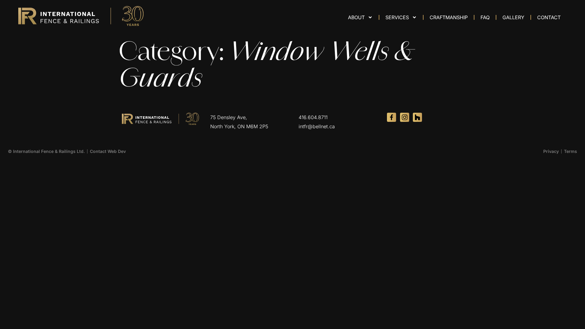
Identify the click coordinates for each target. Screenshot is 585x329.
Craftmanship (449, 17)
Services (397, 17)
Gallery (513, 17)
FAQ (485, 17)
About (356, 17)
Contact (549, 17)
